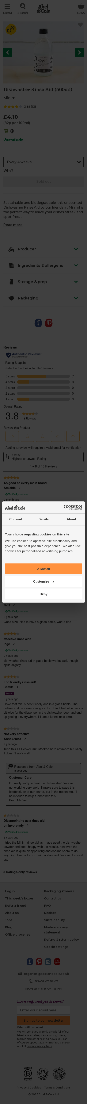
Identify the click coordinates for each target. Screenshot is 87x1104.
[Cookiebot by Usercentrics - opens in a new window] (63, 507)
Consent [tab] (15, 519)
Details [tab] (43, 519)
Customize (41, 581)
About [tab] (71, 519)
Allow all (43, 569)
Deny (43, 594)
